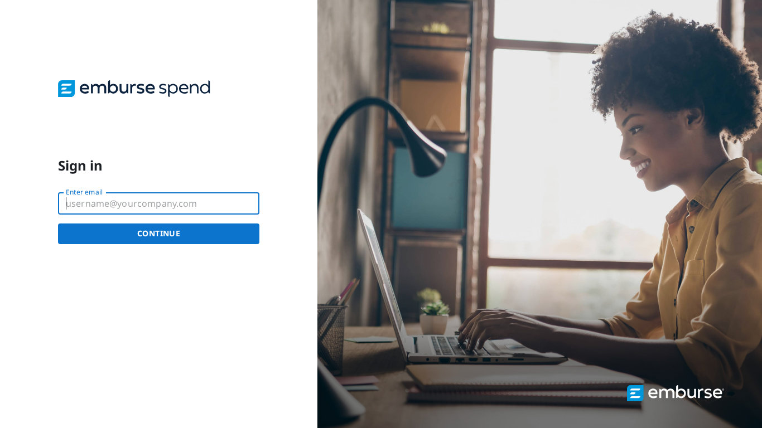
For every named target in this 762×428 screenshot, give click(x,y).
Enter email (84, 192)
